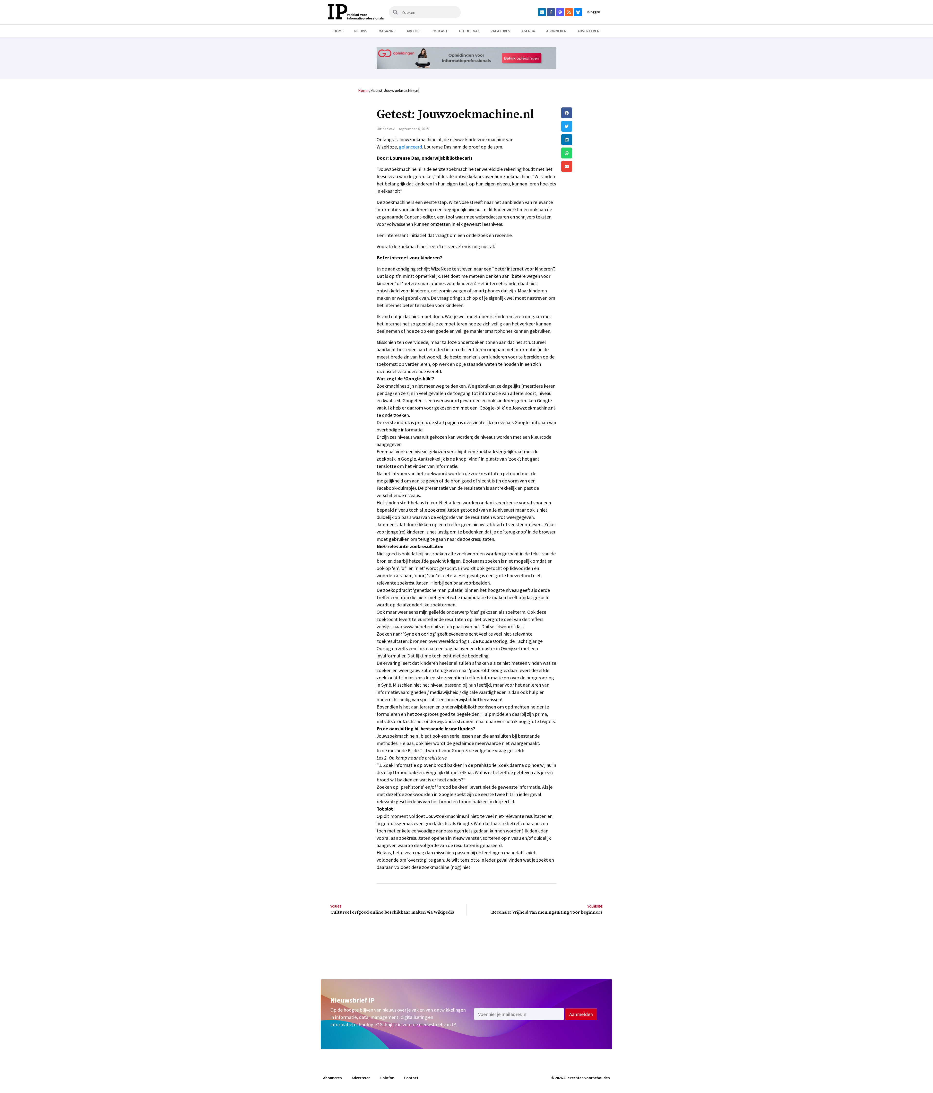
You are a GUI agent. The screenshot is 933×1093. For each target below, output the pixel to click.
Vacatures (500, 30)
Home (338, 30)
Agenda (528, 30)
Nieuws (360, 30)
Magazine (387, 30)
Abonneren (556, 30)
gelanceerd (410, 147)
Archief (414, 30)
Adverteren (588, 30)
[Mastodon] (560, 12)
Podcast (440, 30)
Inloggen (593, 12)
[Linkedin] (542, 12)
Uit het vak (469, 30)
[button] (582, 112)
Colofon (387, 1077)
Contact (411, 1077)
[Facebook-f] (551, 12)
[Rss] (569, 12)
